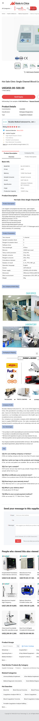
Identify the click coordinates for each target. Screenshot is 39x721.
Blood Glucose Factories (20, 690)
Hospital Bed (23, 650)
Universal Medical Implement (11, 676)
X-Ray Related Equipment (26, 653)
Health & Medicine (11, 13)
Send (18, 541)
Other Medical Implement (31, 676)
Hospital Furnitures (24, 657)
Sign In (5, 144)
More (3, 707)
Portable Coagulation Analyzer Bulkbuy (14, 703)
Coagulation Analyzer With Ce (12, 694)
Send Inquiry (18, 97)
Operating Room (7, 653)
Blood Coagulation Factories (11, 699)
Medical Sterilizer (7, 657)
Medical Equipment (23, 13)
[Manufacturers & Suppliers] (19, 3)
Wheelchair (5, 650)
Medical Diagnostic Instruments (12, 681)
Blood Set (6, 690)
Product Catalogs (28, 646)
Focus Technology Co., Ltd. (24, 713)
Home (3, 13)
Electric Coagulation (30, 694)
